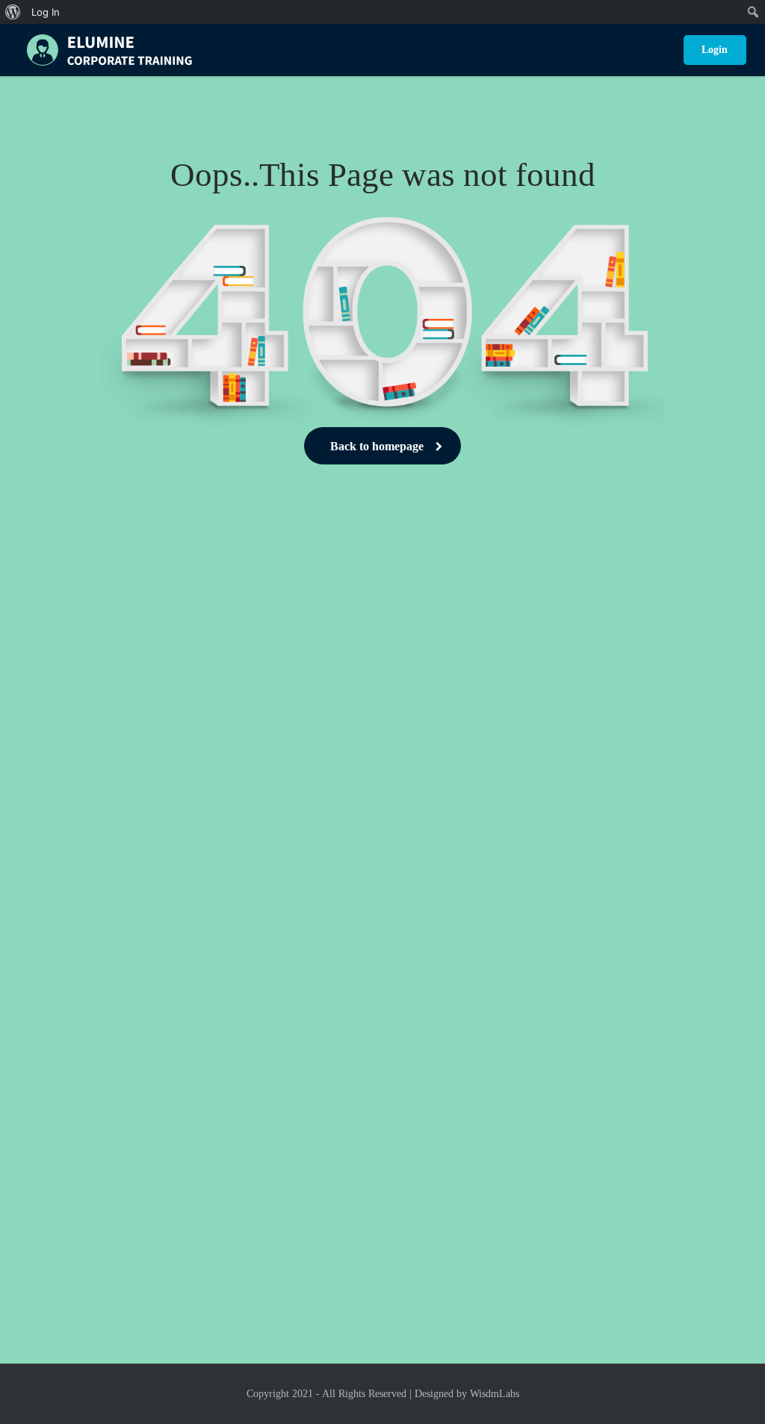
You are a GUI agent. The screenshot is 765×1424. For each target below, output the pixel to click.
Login (714, 49)
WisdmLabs (494, 1393)
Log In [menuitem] (45, 12)
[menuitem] (13, 12)
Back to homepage (377, 446)
